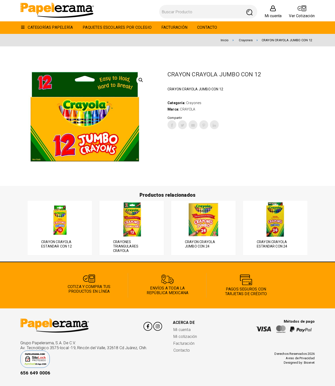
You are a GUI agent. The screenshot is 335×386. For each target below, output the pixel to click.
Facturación (183, 343)
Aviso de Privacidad (300, 358)
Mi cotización (185, 336)
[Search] (249, 11)
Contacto (181, 350)
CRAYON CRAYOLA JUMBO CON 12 (287, 40)
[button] (140, 80)
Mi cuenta (182, 329)
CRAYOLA (187, 109)
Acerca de (184, 322)
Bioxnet (309, 362)
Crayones (246, 40)
